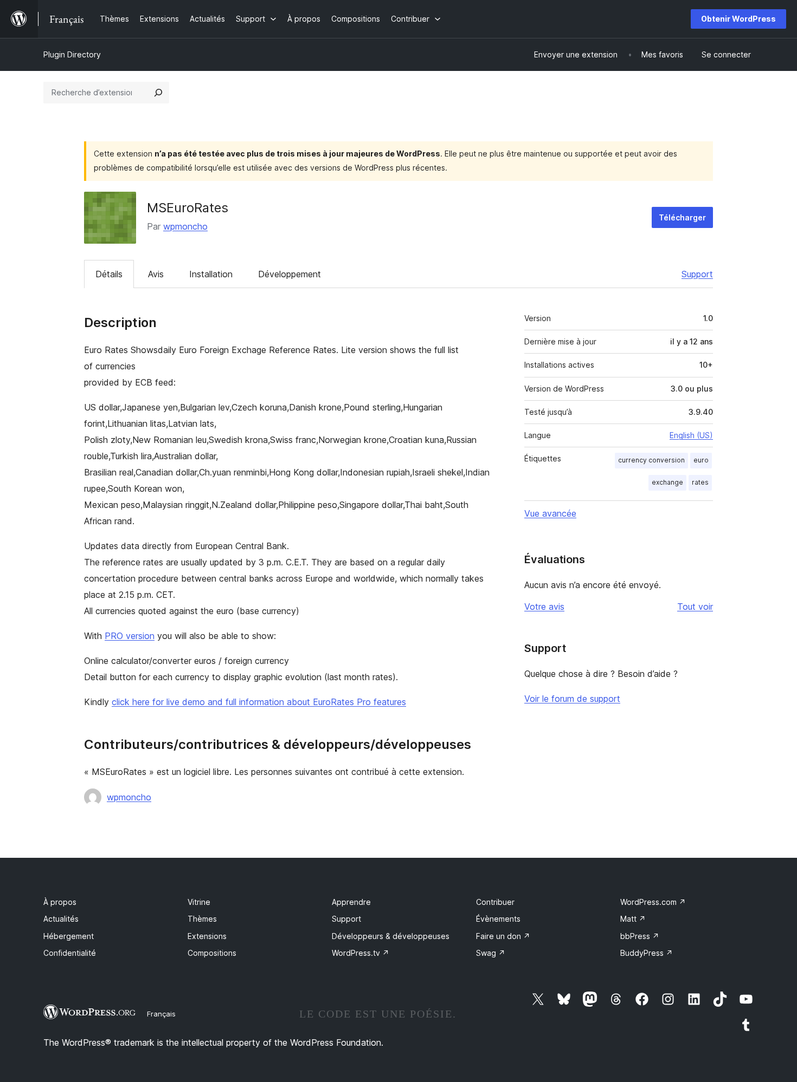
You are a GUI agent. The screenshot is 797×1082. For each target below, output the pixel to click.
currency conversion (651, 460)
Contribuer (495, 902)
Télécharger (682, 217)
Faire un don (503, 936)
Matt (633, 918)
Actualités (61, 918)
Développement (289, 274)
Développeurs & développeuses (390, 936)
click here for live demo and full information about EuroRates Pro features (259, 701)
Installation (211, 274)
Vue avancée (550, 513)
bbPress (639, 936)
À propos (59, 902)
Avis (156, 274)
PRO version (130, 635)
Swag (490, 952)
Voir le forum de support (572, 698)
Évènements (498, 918)
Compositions (212, 952)
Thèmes (202, 918)
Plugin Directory (72, 54)
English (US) (691, 435)
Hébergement (68, 936)
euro (701, 460)
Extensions (207, 936)
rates (700, 482)
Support (697, 274)
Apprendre (351, 902)
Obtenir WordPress (738, 18)
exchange (667, 482)
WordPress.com (653, 902)
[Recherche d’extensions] (158, 92)
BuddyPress (646, 952)
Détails (109, 274)
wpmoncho (185, 226)
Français (161, 1013)
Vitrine (199, 902)
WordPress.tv (360, 952)
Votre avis (544, 606)
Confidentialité (69, 952)
